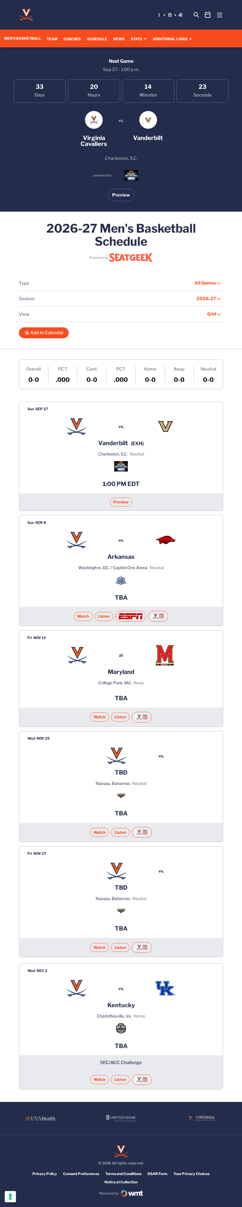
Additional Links (170, 39)
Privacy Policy (44, 1173)
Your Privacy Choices (192, 1173)
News (119, 39)
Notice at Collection (121, 1182)
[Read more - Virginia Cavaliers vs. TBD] (142, 832)
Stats (136, 39)
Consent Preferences (81, 1173)
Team (52, 39)
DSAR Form (157, 1173)
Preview (121, 195)
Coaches (72, 38)
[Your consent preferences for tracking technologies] (10, 1196)
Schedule (97, 39)
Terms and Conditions (123, 1173)
